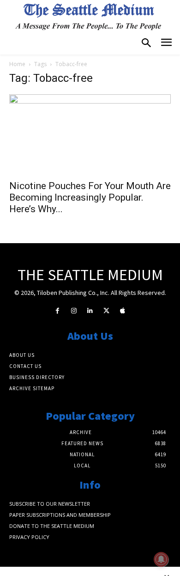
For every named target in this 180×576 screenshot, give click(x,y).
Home (17, 64)
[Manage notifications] (161, 559)
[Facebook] (57, 311)
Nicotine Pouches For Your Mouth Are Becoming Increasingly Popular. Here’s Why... (90, 197)
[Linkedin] (90, 311)
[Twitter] (106, 311)
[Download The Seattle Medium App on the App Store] (122, 311)
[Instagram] (73, 311)
